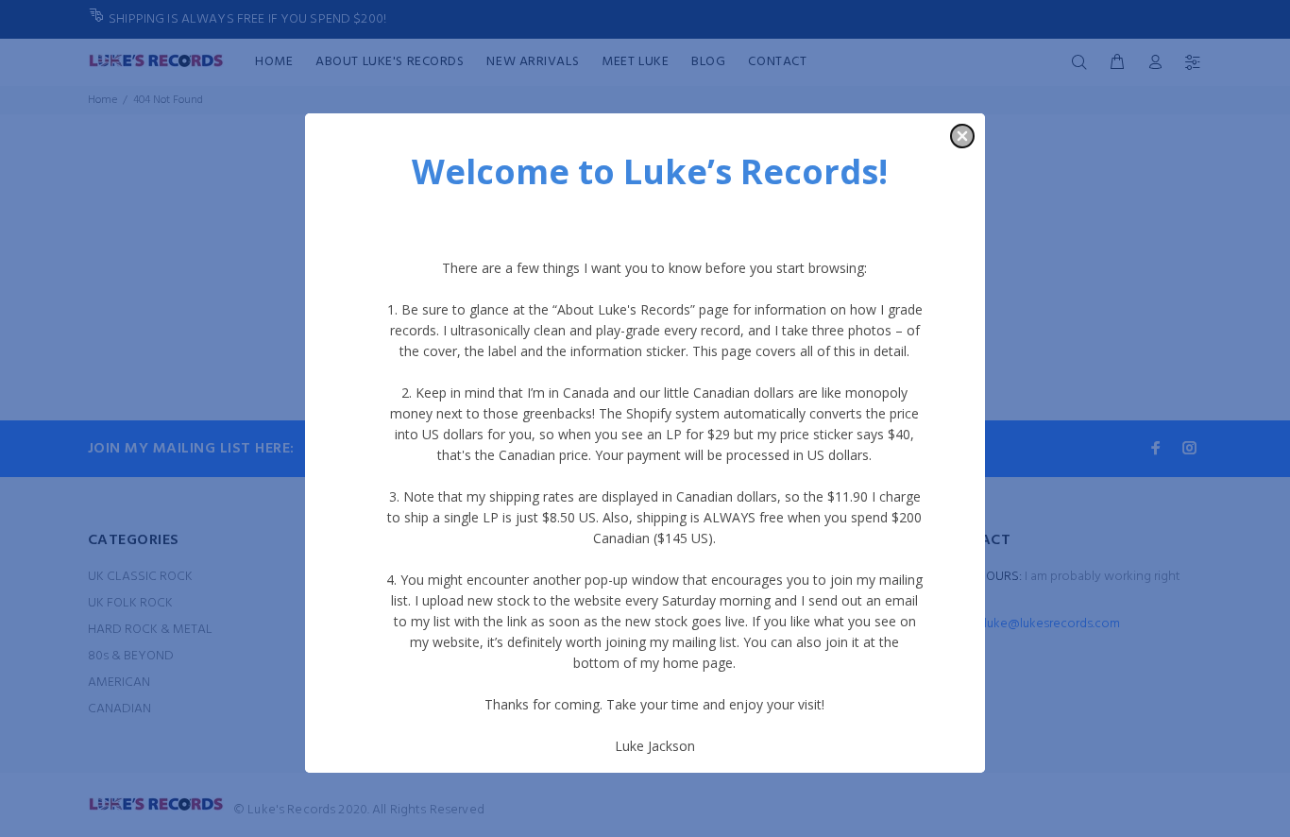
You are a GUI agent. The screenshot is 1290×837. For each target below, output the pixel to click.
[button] (962, 136)
